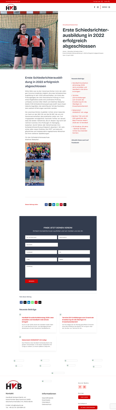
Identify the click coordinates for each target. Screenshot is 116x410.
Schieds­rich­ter (73, 25)
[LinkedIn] (54, 204)
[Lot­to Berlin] (45, 360)
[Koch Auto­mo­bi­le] (97, 360)
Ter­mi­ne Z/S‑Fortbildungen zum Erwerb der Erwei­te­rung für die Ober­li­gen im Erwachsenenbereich (78, 320)
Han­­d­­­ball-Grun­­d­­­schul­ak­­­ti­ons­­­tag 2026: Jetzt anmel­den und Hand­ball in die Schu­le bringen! (80, 87)
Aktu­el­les (65, 25)
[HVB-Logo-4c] (20, 337)
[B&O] (71, 365)
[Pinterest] (61, 204)
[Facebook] (46, 204)
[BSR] (18, 366)
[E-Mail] (65, 204)
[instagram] (98, 7)
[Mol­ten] (19, 360)
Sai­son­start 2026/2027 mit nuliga (34, 340)
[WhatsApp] (57, 204)
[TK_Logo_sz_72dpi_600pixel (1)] (71, 360)
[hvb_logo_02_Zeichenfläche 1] (11, 5)
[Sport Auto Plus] (58, 373)
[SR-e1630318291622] (60, 314)
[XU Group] (97, 366)
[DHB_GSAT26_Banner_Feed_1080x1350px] (20, 314)
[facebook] (94, 7)
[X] (50, 204)
